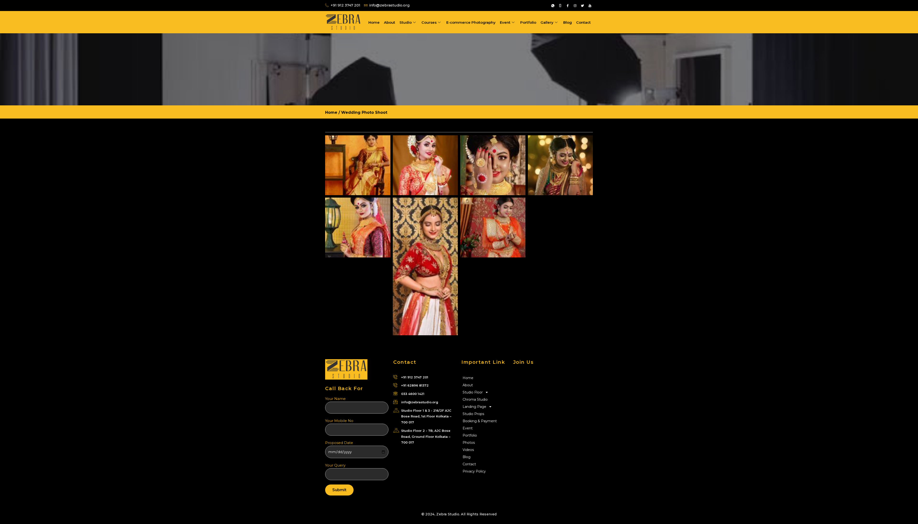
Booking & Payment (480, 421)
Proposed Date (339, 442)
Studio (405, 22)
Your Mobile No (339, 420)
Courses (429, 22)
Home (374, 22)
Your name (335, 398)
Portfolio (528, 22)
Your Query (335, 465)
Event (505, 22)
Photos (469, 442)
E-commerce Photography (471, 22)
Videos (468, 450)
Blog (567, 22)
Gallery (547, 22)
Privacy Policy (474, 471)
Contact (583, 22)
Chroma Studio (475, 399)
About (389, 22)
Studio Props (473, 414)
